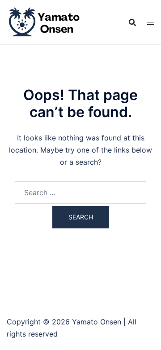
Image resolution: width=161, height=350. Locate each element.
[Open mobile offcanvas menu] (150, 22)
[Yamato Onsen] (43, 21)
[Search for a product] (132, 22)
